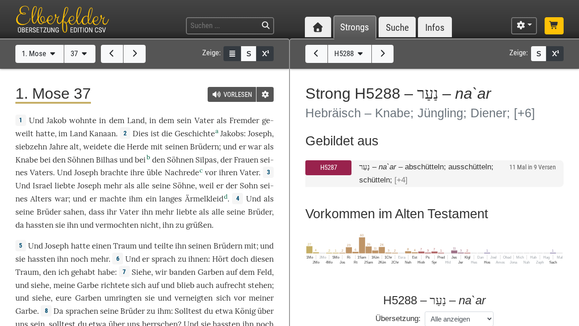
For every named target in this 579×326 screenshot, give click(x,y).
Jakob (56, 120)
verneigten (194, 298)
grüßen (199, 225)
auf (231, 272)
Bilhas (107, 160)
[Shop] (554, 25)
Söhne (184, 186)
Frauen (246, 160)
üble (154, 172)
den (49, 272)
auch (205, 285)
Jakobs (232, 134)
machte (113, 199)
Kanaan (102, 134)
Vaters (41, 172)
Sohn (249, 186)
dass (96, 212)
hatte (80, 246)
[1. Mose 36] (112, 54)
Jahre (58, 147)
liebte (65, 186)
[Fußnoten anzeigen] (265, 53)
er (242, 147)
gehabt (83, 272)
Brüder (49, 212)
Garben (211, 272)
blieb (186, 285)
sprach (164, 259)
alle (143, 186)
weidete (97, 147)
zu (182, 259)
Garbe (88, 285)
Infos (435, 27)
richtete (115, 285)
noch (79, 259)
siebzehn (31, 147)
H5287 (328, 167)
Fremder (244, 120)
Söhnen (80, 160)
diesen (262, 259)
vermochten (116, 225)
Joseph (260, 134)
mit (157, 147)
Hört (220, 259)
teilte (163, 246)
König (245, 311)
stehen (260, 285)
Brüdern (204, 147)
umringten (123, 298)
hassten (39, 225)
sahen (73, 212)
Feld (264, 272)
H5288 (345, 53)
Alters (41, 199)
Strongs (354, 27)
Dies (140, 134)
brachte (114, 172)
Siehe (141, 272)
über (265, 311)
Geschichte (195, 134)
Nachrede (182, 172)
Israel (42, 186)
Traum (125, 246)
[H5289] (383, 54)
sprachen (82, 311)
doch (239, 259)
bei (45, 160)
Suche (397, 27)
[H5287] (316, 54)
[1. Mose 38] (134, 54)
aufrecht (231, 285)
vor (211, 172)
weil (206, 186)
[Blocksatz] (232, 53)
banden (182, 272)
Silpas (206, 160)
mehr (99, 259)
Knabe (26, 160)
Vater (204, 120)
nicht (149, 225)
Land (136, 120)
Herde (137, 147)
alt (74, 147)
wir (161, 272)
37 (75, 53)
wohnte (82, 120)
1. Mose (35, 53)
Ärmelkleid (204, 199)
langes (170, 199)
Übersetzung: (398, 318)
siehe (40, 285)
